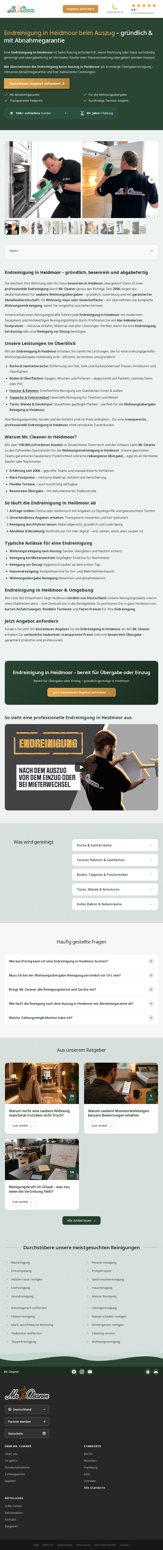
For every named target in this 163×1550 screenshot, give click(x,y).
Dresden (90, 1481)
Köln (87, 1474)
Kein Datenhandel (105, 1545)
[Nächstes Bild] (152, 180)
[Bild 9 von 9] (139, 227)
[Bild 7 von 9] (107, 227)
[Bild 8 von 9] (123, 227)
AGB (36, 1545)
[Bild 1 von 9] (12, 227)
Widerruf (48, 1545)
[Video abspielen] (81, 767)
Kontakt (10, 1519)
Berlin (88, 1454)
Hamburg (90, 1467)
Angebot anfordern (80, 9)
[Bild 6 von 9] (91, 227)
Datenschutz (65, 1545)
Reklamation (13, 1513)
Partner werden (19, 1421)
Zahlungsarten (15, 1474)
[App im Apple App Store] (148, 1372)
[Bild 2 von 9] (28, 227)
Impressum (83, 1545)
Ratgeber (11, 1526)
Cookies (125, 1545)
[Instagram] (82, 1372)
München (90, 1460)
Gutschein (15, 1433)
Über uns (11, 1454)
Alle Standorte (94, 1488)
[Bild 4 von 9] (59, 227)
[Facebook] (74, 1372)
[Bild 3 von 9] (44, 227)
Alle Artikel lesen (81, 1220)
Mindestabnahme (17, 1467)
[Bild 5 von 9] (75, 227)
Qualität (10, 1481)
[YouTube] (90, 1372)
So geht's (11, 1460)
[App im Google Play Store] (156, 1372)
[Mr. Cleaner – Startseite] (27, 1393)
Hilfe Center (13, 1506)
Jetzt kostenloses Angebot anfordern (81, 692)
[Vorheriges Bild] (11, 180)
